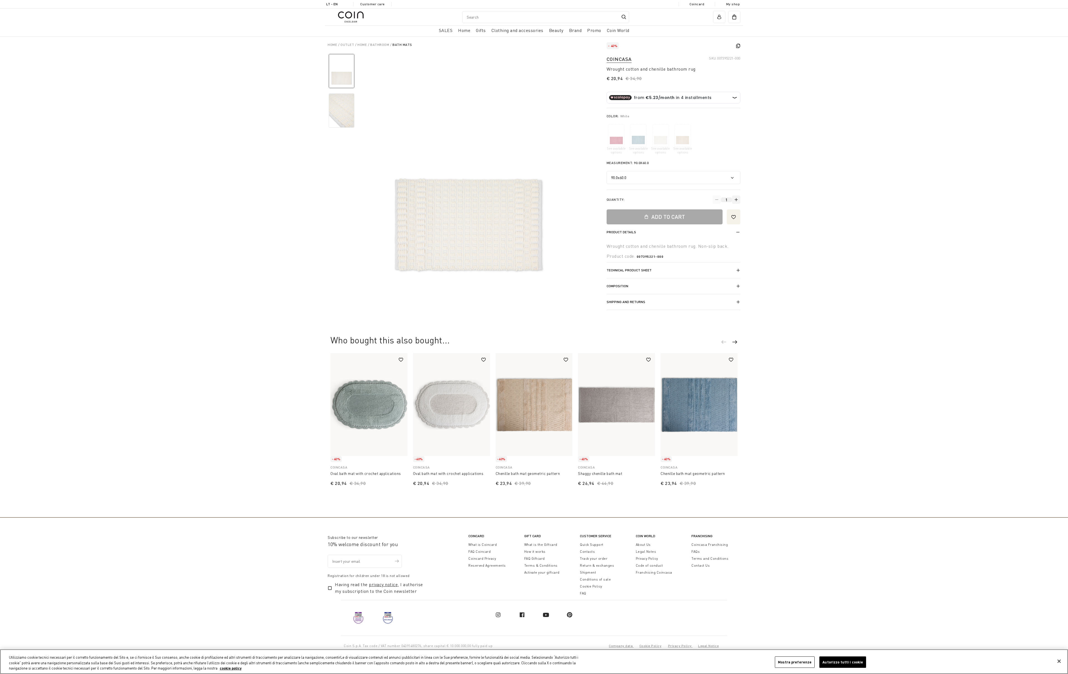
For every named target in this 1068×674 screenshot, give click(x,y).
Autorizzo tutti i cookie (842, 662)
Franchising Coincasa (654, 572)
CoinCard (476, 536)
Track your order (593, 558)
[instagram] (498, 614)
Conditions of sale (595, 579)
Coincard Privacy (482, 558)
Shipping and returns (626, 302)
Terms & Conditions (541, 565)
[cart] (734, 17)
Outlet (347, 45)
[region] (534, 661)
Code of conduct (649, 565)
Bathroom (380, 45)
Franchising (702, 536)
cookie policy (230, 668)
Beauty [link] (556, 30)
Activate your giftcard (542, 572)
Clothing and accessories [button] (517, 30)
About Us (643, 544)
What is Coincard (482, 544)
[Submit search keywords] (623, 16)
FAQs (695, 551)
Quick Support (592, 544)
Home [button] (464, 30)
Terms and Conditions (709, 558)
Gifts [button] (481, 30)
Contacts (587, 551)
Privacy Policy (647, 558)
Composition (617, 286)
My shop (733, 4)
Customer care (372, 4)
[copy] (738, 46)
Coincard (696, 4)
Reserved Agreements (487, 565)
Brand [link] (575, 30)
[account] (719, 17)
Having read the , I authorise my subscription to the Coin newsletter (379, 588)
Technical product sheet (629, 270)
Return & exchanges (597, 565)
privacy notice (383, 584)
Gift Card (532, 536)
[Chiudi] (1059, 661)
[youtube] (546, 614)
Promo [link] (594, 30)
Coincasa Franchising (709, 544)
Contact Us (700, 565)
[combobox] (545, 17)
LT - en (332, 4)
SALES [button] (446, 30)
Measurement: (628, 163)
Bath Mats (402, 45)
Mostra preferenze (795, 662)
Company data (621, 646)
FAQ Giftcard (534, 558)
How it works (535, 551)
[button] (726, 342)
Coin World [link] (618, 30)
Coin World (645, 536)
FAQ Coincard (479, 551)
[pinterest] (569, 614)
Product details (621, 232)
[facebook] (522, 614)
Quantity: (616, 199)
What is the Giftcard (540, 544)
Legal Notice (708, 646)
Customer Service (595, 536)
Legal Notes (646, 551)
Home (333, 45)
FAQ (583, 593)
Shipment (588, 572)
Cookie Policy (591, 586)
